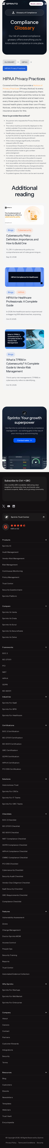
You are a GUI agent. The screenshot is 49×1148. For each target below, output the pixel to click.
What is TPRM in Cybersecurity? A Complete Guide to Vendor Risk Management (22, 365)
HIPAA (24, 62)
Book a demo (36, 4)
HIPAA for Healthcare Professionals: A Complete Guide (21, 301)
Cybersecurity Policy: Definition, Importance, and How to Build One (22, 239)
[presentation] (24, 215)
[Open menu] (45, 4)
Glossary (9, 62)
